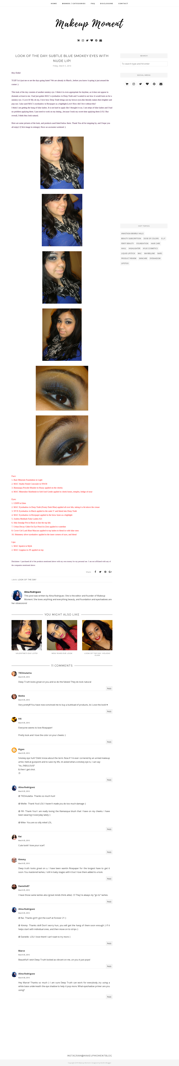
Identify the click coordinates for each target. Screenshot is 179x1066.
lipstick (125, 263)
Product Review (128, 258)
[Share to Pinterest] (105, 572)
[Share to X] (100, 572)
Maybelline (149, 253)
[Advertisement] (143, 112)
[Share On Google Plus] (110, 572)
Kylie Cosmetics (150, 248)
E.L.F (163, 238)
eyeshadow (155, 258)
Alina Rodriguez (26, 787)
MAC (140, 253)
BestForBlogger (106, 1063)
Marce (21, 950)
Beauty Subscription (131, 238)
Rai (20, 836)
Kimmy (22, 859)
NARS (160, 253)
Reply (109, 688)
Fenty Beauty (127, 243)
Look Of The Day (27, 579)
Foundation (142, 243)
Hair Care (155, 243)
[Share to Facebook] (95, 572)
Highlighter (134, 248)
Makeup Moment (85, 1063)
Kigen (21, 749)
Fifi (19, 718)
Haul (123, 248)
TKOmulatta (25, 673)
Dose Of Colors (151, 238)
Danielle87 (23, 886)
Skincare (143, 258)
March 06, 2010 (24, 978)
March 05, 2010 (24, 677)
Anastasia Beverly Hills (132, 233)
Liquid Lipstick (128, 253)
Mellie (21, 695)
